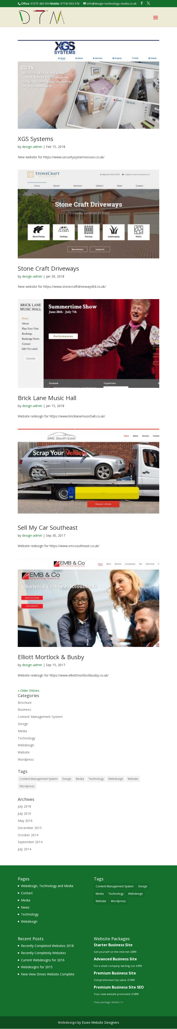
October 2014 (28, 835)
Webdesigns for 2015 (37, 967)
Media (22, 731)
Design (23, 724)
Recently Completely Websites (43, 953)
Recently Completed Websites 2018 (47, 945)
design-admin (32, 146)
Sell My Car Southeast (48, 527)
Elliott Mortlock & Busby (51, 657)
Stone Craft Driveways (48, 268)
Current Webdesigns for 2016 (43, 960)
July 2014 (24, 849)
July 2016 (24, 813)
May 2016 (25, 820)
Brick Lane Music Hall (47, 398)
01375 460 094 (40, 4)
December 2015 (30, 828)
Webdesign (26, 745)
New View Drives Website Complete (47, 974)
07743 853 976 (70, 4)
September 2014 (30, 842)
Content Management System (40, 716)
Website (24, 752)
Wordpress (26, 759)
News (25, 907)
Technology (26, 738)
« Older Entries (28, 690)
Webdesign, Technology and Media (47, 886)
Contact (27, 893)
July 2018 (24, 806)
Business (24, 709)
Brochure (25, 702)
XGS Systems (35, 139)
